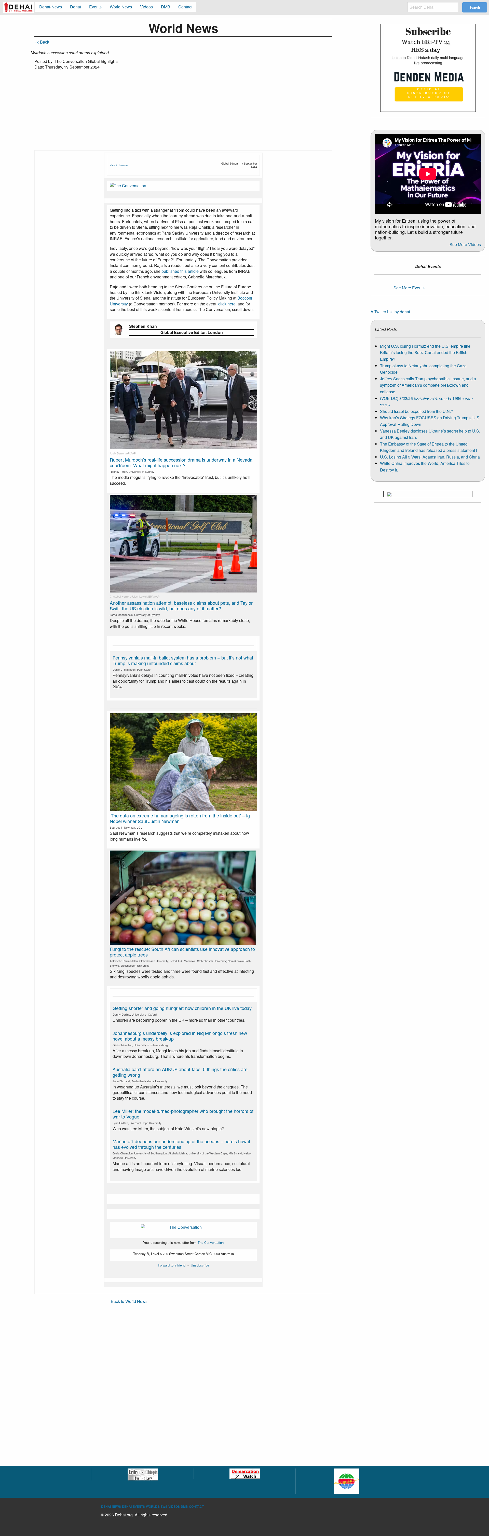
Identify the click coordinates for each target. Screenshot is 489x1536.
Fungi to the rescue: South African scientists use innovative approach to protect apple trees (182, 952)
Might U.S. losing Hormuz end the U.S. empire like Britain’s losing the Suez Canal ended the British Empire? (425, 352)
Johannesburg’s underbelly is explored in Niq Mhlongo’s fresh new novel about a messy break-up (180, 1036)
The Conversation (211, 1242)
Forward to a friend (171, 1265)
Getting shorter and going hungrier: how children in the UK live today (182, 1008)
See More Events (409, 288)
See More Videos (465, 244)
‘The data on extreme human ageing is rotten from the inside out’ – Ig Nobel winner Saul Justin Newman (180, 818)
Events (139, 1506)
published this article (180, 271)
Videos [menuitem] (146, 7)
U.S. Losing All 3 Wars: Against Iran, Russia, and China (430, 457)
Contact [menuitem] (185, 7)
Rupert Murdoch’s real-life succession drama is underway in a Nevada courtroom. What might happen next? (181, 462)
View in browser (119, 165)
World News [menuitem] (121, 7)
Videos (174, 1506)
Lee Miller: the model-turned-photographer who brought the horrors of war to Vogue (183, 1114)
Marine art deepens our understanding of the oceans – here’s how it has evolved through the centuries (181, 1144)
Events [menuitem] (95, 7)
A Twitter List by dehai (390, 312)
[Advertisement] (183, 112)
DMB (184, 1506)
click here (227, 304)
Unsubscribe (200, 1265)
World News (156, 1506)
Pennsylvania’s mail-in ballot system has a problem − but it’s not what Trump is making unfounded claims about (183, 660)
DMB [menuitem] (165, 7)
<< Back (41, 42)
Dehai (127, 1506)
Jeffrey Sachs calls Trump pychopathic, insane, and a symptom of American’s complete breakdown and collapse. (428, 385)
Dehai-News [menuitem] (50, 7)
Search (474, 7)
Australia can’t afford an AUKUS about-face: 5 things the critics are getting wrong (180, 1072)
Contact (196, 1506)
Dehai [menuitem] (75, 7)
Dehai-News (111, 1506)
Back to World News (129, 1301)
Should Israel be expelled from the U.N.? (416, 411)
